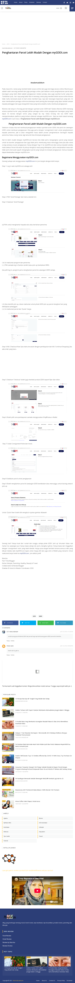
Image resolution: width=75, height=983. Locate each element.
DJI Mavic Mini (7, 823)
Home (15, 2)
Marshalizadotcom (18, 980)
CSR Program (6, 755)
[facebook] (64, 2)
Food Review (7, 936)
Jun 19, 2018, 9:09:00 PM (66, 646)
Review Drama (7, 946)
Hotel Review (7, 939)
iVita (4, 721)
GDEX (40, 616)
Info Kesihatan (43, 823)
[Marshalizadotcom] (8, 8)
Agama (6, 818)
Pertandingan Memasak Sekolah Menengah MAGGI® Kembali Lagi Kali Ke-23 (39, 778)
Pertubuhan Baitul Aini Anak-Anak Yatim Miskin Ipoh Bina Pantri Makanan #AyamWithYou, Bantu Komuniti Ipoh (42, 745)
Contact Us (52, 980)
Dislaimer (31, 2)
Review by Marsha (9, 942)
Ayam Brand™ (6, 744)
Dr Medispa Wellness (8, 732)
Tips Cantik (7, 836)
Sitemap (38, 2)
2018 (8, 44)
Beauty (4, 710)
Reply (8, 641)
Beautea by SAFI (6, 789)
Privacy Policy (61, 980)
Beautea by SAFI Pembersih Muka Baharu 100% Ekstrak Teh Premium (37, 790)
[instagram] (70, 2)
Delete (12, 641)
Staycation (42, 831)
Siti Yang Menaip (12, 632)
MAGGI (4, 778)
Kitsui (4, 801)
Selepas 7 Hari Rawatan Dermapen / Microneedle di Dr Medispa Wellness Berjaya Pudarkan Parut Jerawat (41, 734)
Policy (25, 2)
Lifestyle (41, 827)
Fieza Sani (10, 646)
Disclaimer (69, 980)
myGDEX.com (6, 119)
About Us (44, 980)
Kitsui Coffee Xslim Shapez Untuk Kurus (27, 801)
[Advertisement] (37, 27)
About (20, 2)
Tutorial (6, 841)
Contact (45, 2)
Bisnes (41, 818)
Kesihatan (6, 827)
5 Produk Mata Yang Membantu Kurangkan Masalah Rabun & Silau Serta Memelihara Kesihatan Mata (41, 722)
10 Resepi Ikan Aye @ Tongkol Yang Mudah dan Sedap (32, 699)
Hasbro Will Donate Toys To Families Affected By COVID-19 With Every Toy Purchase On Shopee (43, 757)
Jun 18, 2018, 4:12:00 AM (66, 631)
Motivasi (6, 831)
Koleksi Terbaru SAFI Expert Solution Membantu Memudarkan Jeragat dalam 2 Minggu (42, 710)
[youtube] (73, 2)
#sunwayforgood (7, 767)
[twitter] (67, 2)
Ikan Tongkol (6, 698)
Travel (41, 836)
